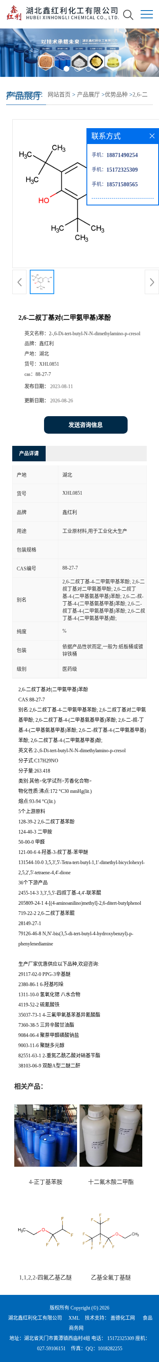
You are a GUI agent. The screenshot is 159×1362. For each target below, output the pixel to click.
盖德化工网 (122, 1318)
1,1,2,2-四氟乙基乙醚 (45, 1278)
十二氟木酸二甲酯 (111, 1182)
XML (74, 1318)
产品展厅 (88, 95)
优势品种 (116, 95)
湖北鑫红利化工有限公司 (35, 1318)
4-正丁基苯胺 (45, 1182)
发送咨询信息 (85, 425)
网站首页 (59, 95)
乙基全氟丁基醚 (111, 1278)
